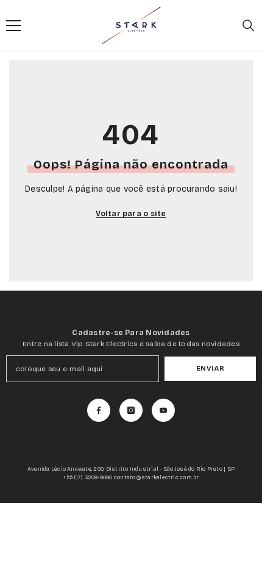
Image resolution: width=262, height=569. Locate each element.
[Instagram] (131, 410)
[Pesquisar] (248, 25)
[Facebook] (98, 410)
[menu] (13, 25)
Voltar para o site (131, 213)
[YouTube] (163, 410)
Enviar (210, 368)
